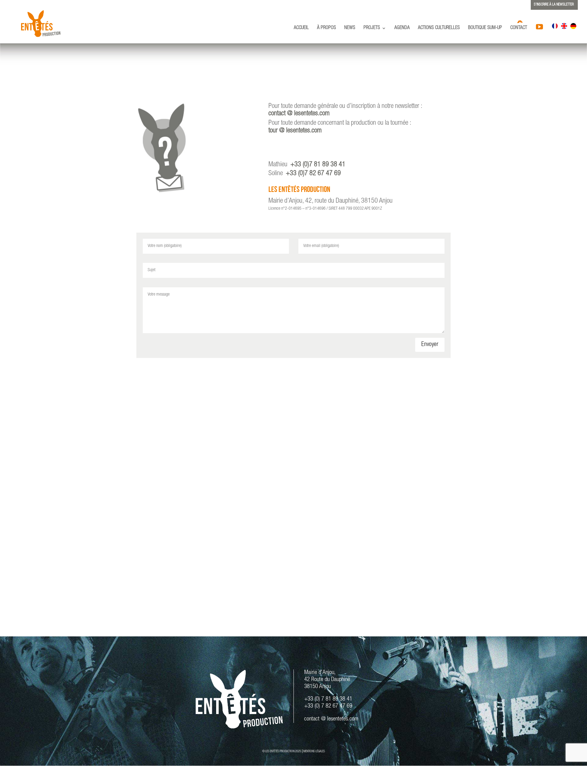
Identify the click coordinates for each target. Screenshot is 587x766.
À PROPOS (326, 28)
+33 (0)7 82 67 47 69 (313, 173)
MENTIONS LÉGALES (314, 751)
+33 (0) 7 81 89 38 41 (328, 699)
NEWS (349, 28)
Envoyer (429, 345)
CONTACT (518, 28)
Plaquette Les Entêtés (293, 402)
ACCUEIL (301, 28)
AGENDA (402, 28)
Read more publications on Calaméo (294, 601)
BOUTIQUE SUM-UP (485, 28)
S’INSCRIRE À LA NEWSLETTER (554, 4)
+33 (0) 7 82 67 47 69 (328, 706)
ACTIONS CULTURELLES (439, 28)
